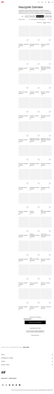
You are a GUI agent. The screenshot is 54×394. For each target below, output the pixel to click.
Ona (8, 347)
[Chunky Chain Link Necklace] (46, 225)
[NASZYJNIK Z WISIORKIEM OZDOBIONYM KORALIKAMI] (46, 201)
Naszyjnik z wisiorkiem (34, 68)
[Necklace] (35, 201)
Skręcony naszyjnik (34, 282)
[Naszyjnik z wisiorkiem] (35, 58)
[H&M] (2, 2)
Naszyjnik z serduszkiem (24, 44)
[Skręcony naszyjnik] (35, 272)
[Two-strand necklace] (24, 177)
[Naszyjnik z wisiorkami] (35, 81)
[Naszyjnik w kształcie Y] (46, 249)
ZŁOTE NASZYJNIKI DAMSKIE (35, 331)
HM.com (3, 347)
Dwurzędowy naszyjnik (45, 115)
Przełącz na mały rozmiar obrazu (51, 19)
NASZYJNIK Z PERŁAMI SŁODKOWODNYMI (39, 259)
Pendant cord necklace (23, 91)
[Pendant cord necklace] (24, 81)
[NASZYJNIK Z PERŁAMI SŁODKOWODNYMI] (35, 249)
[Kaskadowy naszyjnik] (24, 58)
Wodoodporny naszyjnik (46, 139)
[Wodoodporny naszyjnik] (46, 129)
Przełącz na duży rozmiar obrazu (48, 19)
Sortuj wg (22, 19)
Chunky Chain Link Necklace (47, 235)
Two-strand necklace (23, 187)
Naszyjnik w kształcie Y (46, 259)
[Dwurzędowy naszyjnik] (46, 105)
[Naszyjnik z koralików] (46, 34)
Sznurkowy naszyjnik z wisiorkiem (26, 235)
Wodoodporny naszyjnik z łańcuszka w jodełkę (39, 139)
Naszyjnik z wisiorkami (34, 91)
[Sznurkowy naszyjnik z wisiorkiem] (24, 225)
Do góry (52, 197)
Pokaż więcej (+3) (35, 335)
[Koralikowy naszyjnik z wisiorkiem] (35, 296)
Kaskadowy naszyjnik (23, 68)
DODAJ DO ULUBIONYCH (27, 40)
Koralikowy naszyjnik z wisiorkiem (37, 306)
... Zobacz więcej (47, 13)
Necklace (32, 211)
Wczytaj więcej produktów (35, 322)
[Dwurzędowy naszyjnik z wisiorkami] (35, 34)
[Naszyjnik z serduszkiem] (24, 34)
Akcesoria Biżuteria (16, 347)
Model (44, 22)
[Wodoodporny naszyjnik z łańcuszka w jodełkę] (35, 129)
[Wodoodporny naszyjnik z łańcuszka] (46, 58)
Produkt (48, 22)
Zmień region (12, 378)
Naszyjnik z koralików (45, 44)
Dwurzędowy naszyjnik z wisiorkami (37, 44)
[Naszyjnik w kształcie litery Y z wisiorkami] (46, 153)
